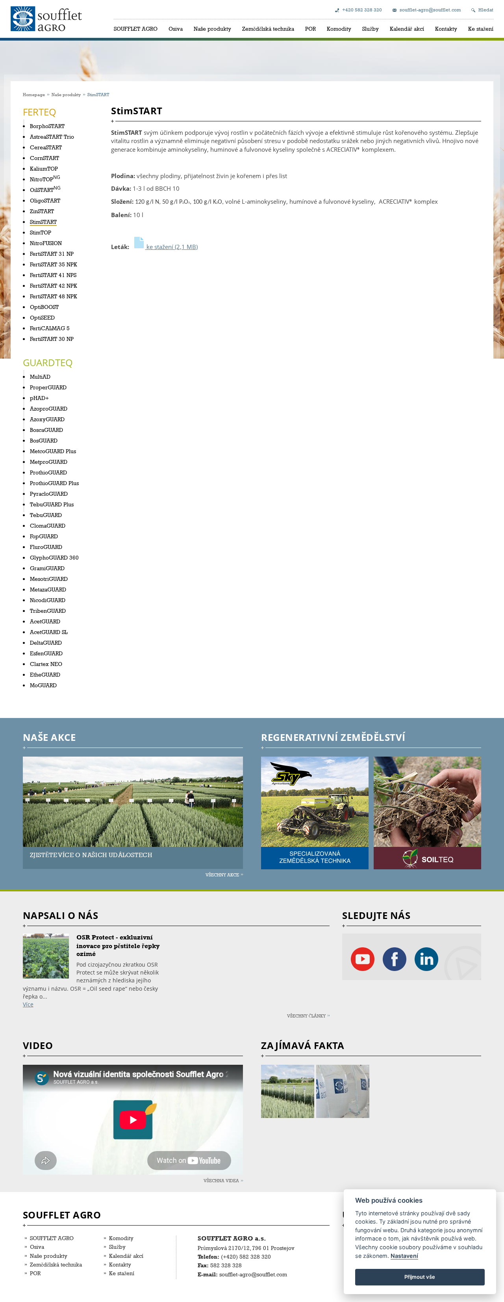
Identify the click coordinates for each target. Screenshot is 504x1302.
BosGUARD (43, 440)
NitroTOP (41, 179)
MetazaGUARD (48, 589)
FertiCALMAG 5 (50, 328)
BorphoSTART (47, 126)
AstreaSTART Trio (52, 136)
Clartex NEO (46, 663)
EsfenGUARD (46, 653)
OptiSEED (42, 317)
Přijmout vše (419, 1277)
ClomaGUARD (47, 525)
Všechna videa (221, 1180)
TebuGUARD (46, 515)
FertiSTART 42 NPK (53, 285)
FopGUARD (44, 536)
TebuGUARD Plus (52, 504)
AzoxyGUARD (47, 419)
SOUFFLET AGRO (136, 28)
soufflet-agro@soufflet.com (430, 10)
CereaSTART (46, 147)
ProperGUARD (48, 387)
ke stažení (171, 247)
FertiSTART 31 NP (52, 253)
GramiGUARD (47, 568)
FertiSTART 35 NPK (53, 264)
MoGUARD (43, 685)
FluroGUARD (46, 546)
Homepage (34, 94)
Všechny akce (222, 874)
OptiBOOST (44, 306)
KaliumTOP (44, 168)
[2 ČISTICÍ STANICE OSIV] (343, 1091)
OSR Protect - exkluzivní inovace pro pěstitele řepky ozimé (118, 946)
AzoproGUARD (48, 408)
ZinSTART (42, 211)
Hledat (485, 10)
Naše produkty (212, 28)
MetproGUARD (48, 461)
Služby (370, 28)
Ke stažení (480, 28)
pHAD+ (39, 397)
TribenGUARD (48, 610)
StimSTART (43, 221)
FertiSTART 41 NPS (53, 275)
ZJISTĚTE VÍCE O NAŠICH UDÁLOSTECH (91, 855)
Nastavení (404, 1255)
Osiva (176, 28)
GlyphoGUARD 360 (54, 557)
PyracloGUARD (49, 493)
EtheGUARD (45, 674)
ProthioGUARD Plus (54, 483)
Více (28, 1004)
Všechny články (306, 1015)
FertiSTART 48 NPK (53, 296)
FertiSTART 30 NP (52, 338)
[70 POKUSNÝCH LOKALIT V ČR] (288, 1091)
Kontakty (446, 28)
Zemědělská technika (268, 28)
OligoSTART (45, 200)
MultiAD (40, 376)
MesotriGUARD (49, 578)
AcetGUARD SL (48, 632)
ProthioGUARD (48, 472)
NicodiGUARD (47, 600)
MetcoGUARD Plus (53, 451)
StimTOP (40, 232)
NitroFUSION (46, 243)
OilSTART (42, 189)
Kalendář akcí (407, 28)
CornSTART (44, 157)
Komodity (339, 28)
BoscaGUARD (46, 429)
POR (310, 28)
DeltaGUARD (46, 642)
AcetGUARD (45, 621)
